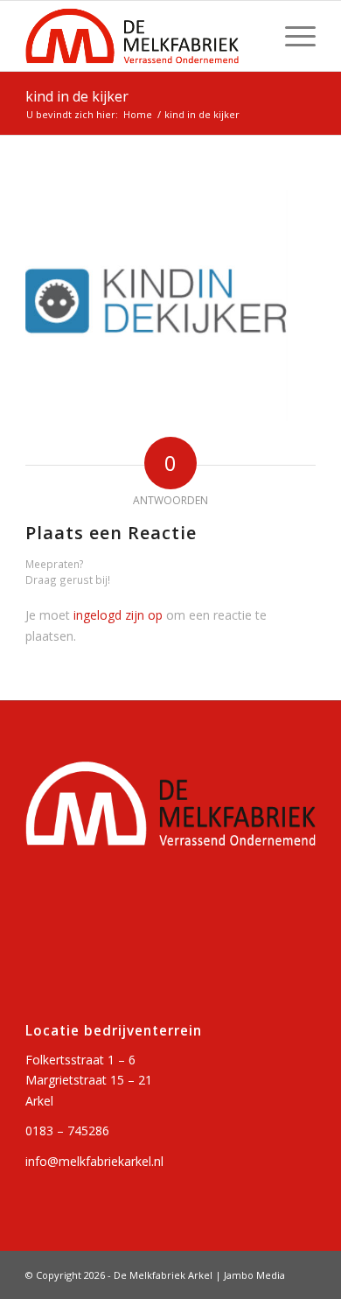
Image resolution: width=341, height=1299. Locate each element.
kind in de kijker (77, 96)
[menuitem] (292, 36)
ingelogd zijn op (118, 615)
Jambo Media (254, 1274)
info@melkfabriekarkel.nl (94, 1161)
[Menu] (292, 36)
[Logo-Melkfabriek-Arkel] (141, 36)
